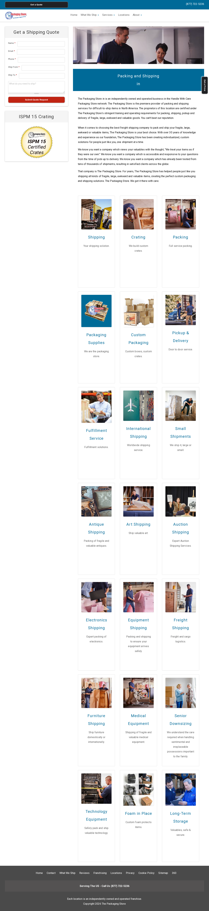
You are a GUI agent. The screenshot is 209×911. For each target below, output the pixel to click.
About (136, 14)
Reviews (84, 873)
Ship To (12, 75)
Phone (12, 59)
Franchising (100, 873)
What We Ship (89, 14)
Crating (138, 237)
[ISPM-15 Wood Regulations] (36, 142)
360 (174, 873)
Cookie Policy (146, 873)
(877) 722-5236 (195, 4)
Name (11, 43)
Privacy (130, 873)
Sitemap (163, 873)
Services (107, 14)
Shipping (96, 237)
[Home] (16, 16)
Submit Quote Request (36, 99)
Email (11, 51)
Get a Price (205, 85)
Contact (51, 873)
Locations (123, 14)
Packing (180, 237)
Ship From (13, 67)
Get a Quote (36, 4)
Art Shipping (138, 524)
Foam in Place (138, 813)
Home (73, 14)
